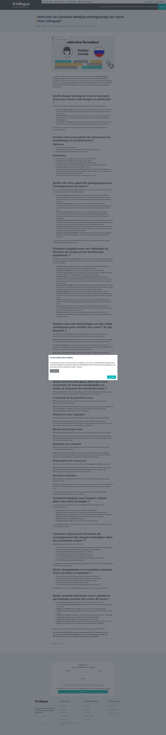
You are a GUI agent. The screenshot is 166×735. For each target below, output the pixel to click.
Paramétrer (54, 371)
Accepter (111, 377)
